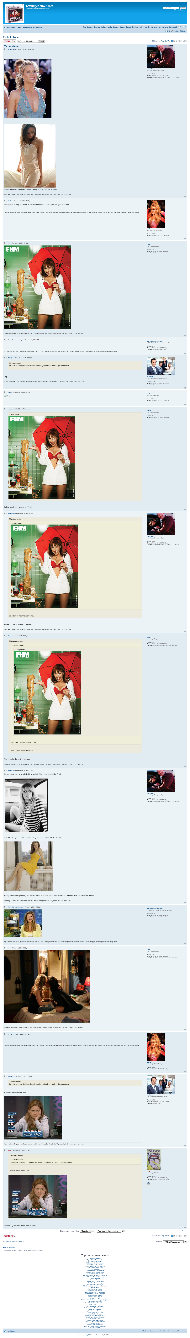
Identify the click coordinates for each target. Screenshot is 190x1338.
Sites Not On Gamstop (95, 1283)
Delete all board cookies (158, 1331)
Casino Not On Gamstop (95, 1264)
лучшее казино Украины (95, 1306)
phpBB (88, 1335)
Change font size (184, 26)
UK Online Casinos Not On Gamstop (95, 1275)
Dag (9, 243)
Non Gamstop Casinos (91, 27)
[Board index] (14, 12)
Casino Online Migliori (95, 1296)
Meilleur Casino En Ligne (95, 1320)
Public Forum (22, 27)
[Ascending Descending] (116, 1231)
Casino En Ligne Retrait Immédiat (95, 1326)
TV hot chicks (11, 37)
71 (186, 41)
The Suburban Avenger (15, 340)
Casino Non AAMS (95, 1258)
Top (185, 196)
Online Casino (95, 1269)
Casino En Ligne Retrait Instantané (95, 1321)
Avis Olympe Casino (95, 1318)
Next (184, 1231)
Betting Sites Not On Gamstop (95, 1292)
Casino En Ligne (95, 1298)
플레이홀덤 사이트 (95, 1304)
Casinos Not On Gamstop (147, 27)
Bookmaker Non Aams (95, 1301)
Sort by (94, 1231)
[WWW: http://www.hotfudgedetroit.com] (148, 1183)
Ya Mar (10, 201)
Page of (165, 41)
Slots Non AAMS (95, 1328)
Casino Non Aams (95, 1309)
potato (10, 409)
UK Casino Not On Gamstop (95, 1270)
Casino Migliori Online (95, 1295)
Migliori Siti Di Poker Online (95, 1260)
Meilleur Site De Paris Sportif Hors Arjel (95, 1303)
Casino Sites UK (95, 1278)
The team (145, 1331)
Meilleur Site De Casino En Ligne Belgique (95, 1300)
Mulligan (10, 357)
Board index (11, 27)
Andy (9, 1150)
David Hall (11, 49)
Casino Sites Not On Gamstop (95, 1293)
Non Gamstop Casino (95, 1289)
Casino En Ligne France (95, 1324)
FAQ (168, 31)
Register (176, 31)
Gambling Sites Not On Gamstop (95, 1266)
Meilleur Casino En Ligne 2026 (95, 1315)
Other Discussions (35, 27)
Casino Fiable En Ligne (95, 1314)
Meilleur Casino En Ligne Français (95, 1308)
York (9, 392)
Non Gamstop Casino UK (95, 1280)
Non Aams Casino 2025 (95, 1267)
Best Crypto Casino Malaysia (95, 1317)
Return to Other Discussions (14, 1241)
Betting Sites (95, 1287)
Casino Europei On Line (129, 27)
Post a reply (7, 40)
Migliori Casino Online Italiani (95, 1311)
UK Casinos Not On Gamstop (95, 1263)
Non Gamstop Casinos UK (167, 27)
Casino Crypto (95, 1323)
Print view (179, 26)
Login (184, 31)
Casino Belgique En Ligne (95, 1312)
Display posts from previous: (70, 1231)
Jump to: (159, 1242)
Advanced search (180, 10)
